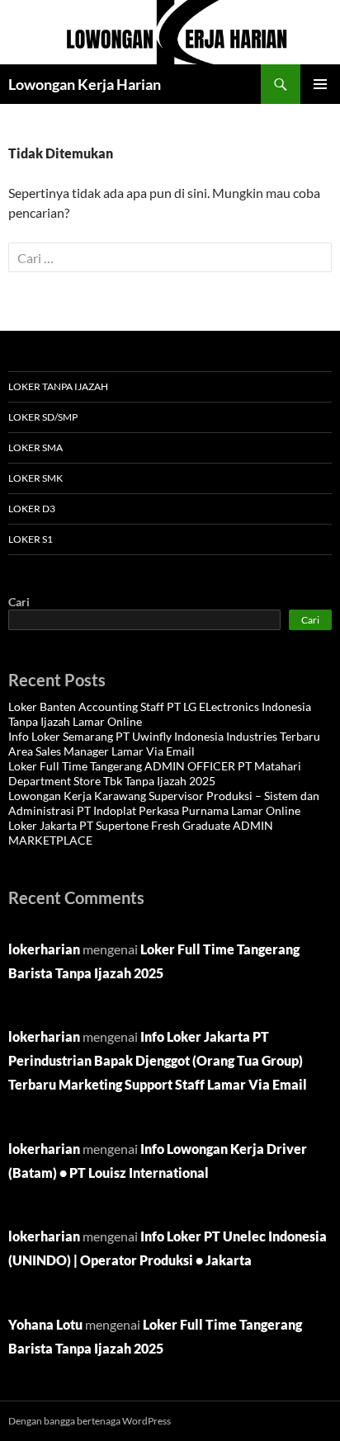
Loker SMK (35, 478)
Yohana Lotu (45, 1324)
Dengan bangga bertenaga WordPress (89, 1421)
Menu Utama (320, 84)
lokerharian (44, 949)
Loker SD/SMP (43, 417)
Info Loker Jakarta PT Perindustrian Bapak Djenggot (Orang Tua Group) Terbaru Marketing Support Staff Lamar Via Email (157, 1060)
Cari (19, 602)
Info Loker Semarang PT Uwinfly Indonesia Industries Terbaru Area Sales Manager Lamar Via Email (164, 743)
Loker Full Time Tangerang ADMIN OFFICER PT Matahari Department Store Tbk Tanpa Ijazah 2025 (154, 773)
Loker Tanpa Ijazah (58, 386)
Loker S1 (30, 539)
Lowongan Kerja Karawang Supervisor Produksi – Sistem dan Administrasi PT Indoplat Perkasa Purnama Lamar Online (163, 803)
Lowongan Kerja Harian (84, 84)
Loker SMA (35, 447)
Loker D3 (31, 508)
